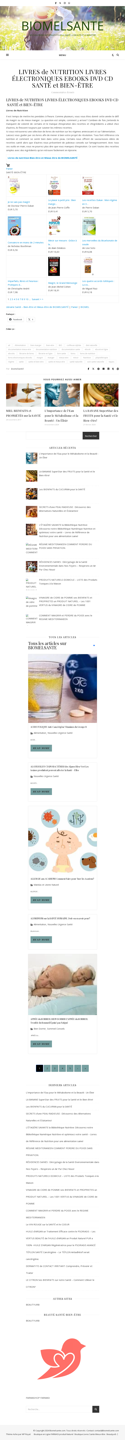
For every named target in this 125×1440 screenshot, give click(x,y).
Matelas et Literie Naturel (46, 884)
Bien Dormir (40, 1028)
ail (9, 345)
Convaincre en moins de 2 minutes (26, 242)
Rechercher (91, 435)
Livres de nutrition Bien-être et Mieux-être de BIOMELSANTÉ (42, 157)
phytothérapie (102, 357)
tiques (111, 361)
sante (21, 361)
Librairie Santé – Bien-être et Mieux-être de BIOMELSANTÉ (37, 306)
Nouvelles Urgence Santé (60, 733)
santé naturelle (76, 361)
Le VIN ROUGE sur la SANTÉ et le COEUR (47, 1224)
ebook (87, 349)
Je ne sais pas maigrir (19, 201)
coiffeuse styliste (74, 345)
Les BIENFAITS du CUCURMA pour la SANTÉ (49, 1106)
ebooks (11, 353)
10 (27, 299)
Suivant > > (37, 299)
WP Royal (26, 1434)
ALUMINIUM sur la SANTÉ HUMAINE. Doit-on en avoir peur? (60, 918)
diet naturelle (91, 345)
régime (11, 361)
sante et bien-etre (36, 361)
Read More (41, 748)
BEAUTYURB (32, 1304)
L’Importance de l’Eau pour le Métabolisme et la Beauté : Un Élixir (61, 415)
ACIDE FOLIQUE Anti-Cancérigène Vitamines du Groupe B (58, 726)
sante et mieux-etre (56, 361)
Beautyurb (111, 1434)
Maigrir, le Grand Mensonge (62, 282)
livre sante (61, 353)
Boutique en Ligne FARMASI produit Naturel (53, 1434)
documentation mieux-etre (19, 349)
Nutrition (87, 357)
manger (51, 357)
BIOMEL (84, 306)
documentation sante (71, 349)
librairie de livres (26, 353)
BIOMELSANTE (62, 26)
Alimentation (20, 345)
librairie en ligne (45, 353)
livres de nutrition (87, 353)
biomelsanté (17, 368)
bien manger (35, 345)
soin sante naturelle (95, 361)
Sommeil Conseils (56, 1028)
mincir (76, 357)
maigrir (40, 357)
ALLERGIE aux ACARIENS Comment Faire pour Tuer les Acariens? (62, 878)
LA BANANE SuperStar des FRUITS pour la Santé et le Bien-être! (100, 415)
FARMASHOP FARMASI (38, 1397)
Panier (9, 168)
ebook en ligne (101, 349)
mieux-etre (63, 357)
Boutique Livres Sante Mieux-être (90, 1434)
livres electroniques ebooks (20, 357)
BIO (60, 345)
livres (73, 353)
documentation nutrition (46, 349)
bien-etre (50, 345)
